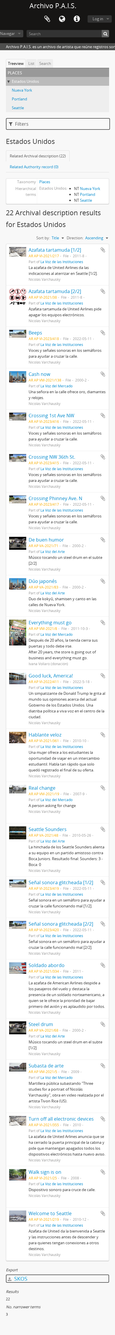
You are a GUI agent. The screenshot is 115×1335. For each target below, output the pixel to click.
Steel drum (41, 1024)
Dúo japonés (43, 581)
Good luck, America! (51, 675)
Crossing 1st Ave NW (51, 415)
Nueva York (22, 90)
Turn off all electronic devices (61, 1119)
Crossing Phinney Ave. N (55, 498)
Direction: (75, 238)
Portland (19, 99)
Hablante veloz (45, 735)
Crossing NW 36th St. (52, 457)
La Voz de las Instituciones (61, 261)
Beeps (35, 332)
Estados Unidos (25, 81)
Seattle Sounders (48, 829)
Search (45, 63)
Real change (42, 788)
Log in (98, 18)
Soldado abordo (47, 965)
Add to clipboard (103, 250)
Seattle (18, 107)
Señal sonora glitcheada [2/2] (61, 924)
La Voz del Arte (52, 551)
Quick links (76, 19)
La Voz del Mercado (56, 386)
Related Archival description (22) (38, 156)
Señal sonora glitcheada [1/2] (61, 882)
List (31, 63)
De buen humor (46, 540)
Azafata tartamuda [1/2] (55, 250)
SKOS (20, 1278)
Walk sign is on (45, 1172)
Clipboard (47, 19)
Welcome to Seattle (50, 1213)
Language (62, 19)
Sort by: (43, 238)
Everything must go (50, 622)
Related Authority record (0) (34, 166)
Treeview (16, 63)
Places (44, 181)
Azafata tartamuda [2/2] (55, 291)
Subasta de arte (46, 1065)
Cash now (39, 374)
